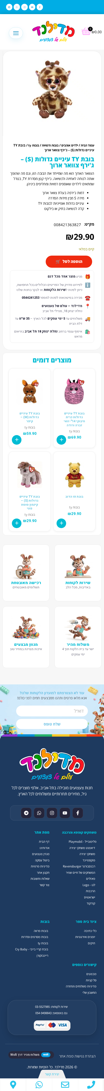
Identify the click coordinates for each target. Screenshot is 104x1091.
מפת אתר (66, 1056)
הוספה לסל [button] (61, 440)
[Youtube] (32, 7)
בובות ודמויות (50, 145)
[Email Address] (65, 1084)
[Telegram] (9, 7)
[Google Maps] (13, 1084)
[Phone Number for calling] (91, 1084)
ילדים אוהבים (69, 145)
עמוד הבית (87, 145)
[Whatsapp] (17, 7)
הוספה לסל (72, 261)
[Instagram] (24, 7)
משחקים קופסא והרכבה (79, 832)
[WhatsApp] (39, 1084)
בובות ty (33, 145)
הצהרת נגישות (85, 1056)
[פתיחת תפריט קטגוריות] (16, 33)
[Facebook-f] (40, 7)
